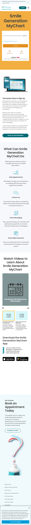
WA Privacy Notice (8, 502)
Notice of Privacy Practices (10, 487)
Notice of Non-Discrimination (11, 493)
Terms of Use (7, 490)
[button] (28, 8)
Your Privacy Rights (15, 522)
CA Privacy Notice (8, 496)
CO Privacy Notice (8, 499)
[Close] (29, 508)
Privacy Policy (7, 484)
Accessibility (7, 505)
